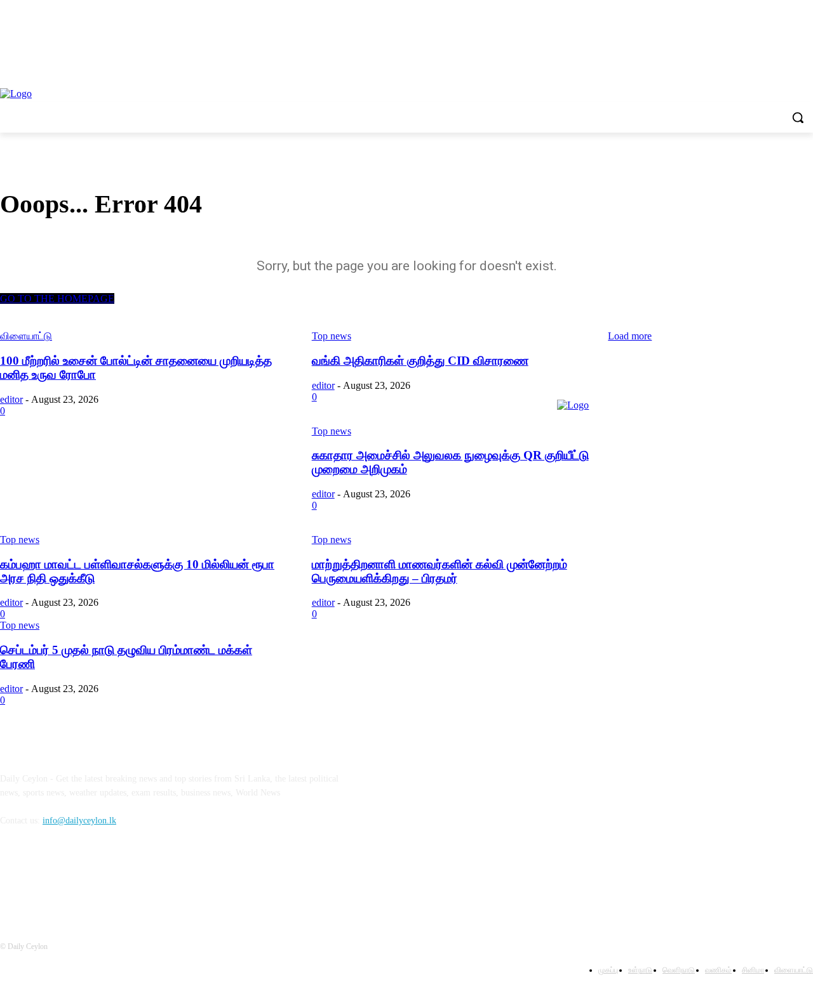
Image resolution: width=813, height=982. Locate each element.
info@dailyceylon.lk (79, 820)
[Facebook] (13, 878)
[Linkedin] (78, 878)
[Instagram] (45, 878)
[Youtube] (111, 878)
